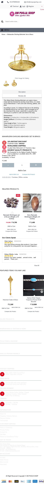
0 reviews (15, 177)
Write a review (23, 177)
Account (2, 457)
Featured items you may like (13, 270)
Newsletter (3, 464)
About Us (3, 414)
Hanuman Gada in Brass (10, 300)
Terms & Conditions (6, 427)
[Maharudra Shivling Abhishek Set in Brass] (6, 83)
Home (3, 34)
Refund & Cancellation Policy (9, 436)
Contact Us (3, 432)
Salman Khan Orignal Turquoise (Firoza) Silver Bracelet (33, 299)
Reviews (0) (22, 96)
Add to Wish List (14, 174)
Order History (4, 460)
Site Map (3, 434)
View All (36, 265)
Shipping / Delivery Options (8, 416)
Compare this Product (28, 174)
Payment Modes (5, 418)
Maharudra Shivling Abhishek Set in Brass (20, 34)
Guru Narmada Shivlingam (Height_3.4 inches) (32, 216)
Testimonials (4, 420)
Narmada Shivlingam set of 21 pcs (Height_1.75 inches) (11, 216)
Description (22, 92)
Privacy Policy (4, 430)
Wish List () (4, 462)
